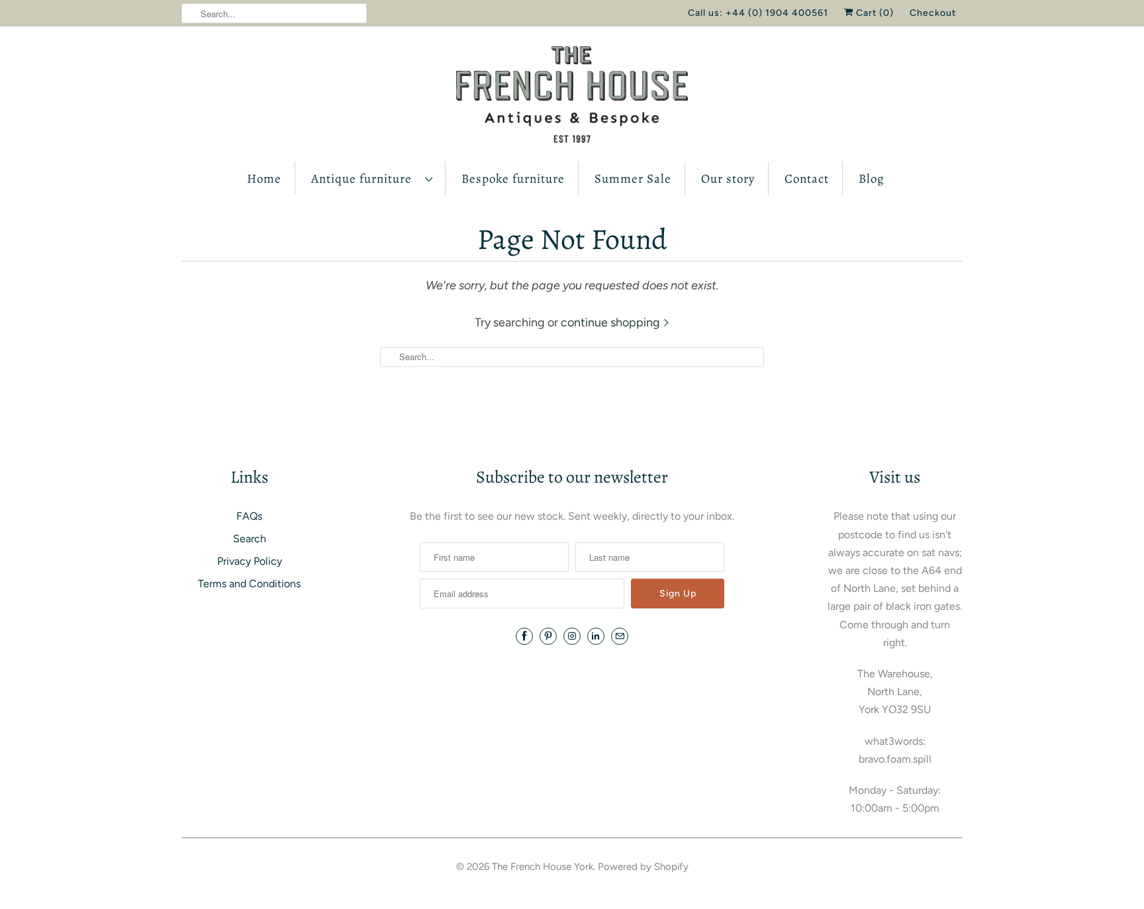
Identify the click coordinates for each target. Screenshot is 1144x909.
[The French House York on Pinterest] (548, 636)
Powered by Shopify (643, 867)
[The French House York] (572, 97)
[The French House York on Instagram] (572, 636)
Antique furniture (364, 178)
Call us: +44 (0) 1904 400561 (758, 13)
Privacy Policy (249, 561)
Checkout (933, 13)
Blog (871, 178)
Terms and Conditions (249, 583)
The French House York (542, 867)
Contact (807, 178)
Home (264, 178)
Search (249, 538)
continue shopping (612, 322)
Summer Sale (633, 178)
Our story (728, 178)
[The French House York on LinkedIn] (595, 636)
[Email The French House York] (619, 636)
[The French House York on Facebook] (524, 636)
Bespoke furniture (513, 178)
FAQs (249, 516)
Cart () (873, 13)
